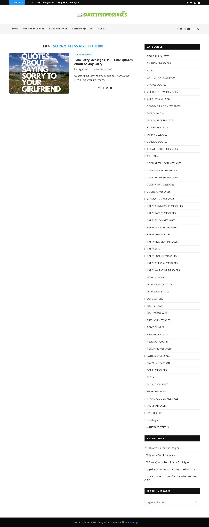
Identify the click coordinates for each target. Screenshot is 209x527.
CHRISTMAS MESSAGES (159, 98)
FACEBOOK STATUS (158, 127)
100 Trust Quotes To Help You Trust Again (57, 2)
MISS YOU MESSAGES (158, 320)
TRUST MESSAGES (157, 405)
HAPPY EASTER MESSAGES (161, 213)
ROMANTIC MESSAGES (159, 348)
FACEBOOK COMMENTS (160, 120)
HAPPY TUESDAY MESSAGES (162, 263)
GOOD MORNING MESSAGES (162, 177)
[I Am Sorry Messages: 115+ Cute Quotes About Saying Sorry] (39, 73)
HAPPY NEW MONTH (158, 234)
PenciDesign (132, 522)
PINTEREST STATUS (158, 334)
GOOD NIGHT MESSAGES (160, 184)
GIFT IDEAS (153, 156)
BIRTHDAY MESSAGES (159, 63)
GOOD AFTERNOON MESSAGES (164, 163)
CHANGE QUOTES (156, 84)
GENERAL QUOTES (82, 28)
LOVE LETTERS (155, 298)
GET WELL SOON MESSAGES (162, 148)
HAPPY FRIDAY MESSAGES (161, 220)
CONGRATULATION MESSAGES (164, 106)
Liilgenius (82, 69)
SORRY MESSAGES (83, 54)
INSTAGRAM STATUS (158, 291)
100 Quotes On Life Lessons (160, 455)
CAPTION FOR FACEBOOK (161, 77)
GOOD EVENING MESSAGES (162, 170)
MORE (100, 28)
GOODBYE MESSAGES (159, 191)
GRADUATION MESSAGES (161, 198)
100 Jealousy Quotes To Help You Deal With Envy (171, 469)
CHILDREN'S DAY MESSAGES (162, 91)
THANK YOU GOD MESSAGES (162, 398)
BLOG (150, 70)
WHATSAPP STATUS (158, 427)
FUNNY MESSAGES (157, 134)
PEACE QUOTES (155, 327)
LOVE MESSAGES (58, 28)
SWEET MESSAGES (157, 391)
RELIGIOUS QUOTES (158, 341)
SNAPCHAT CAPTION (158, 363)
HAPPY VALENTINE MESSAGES (163, 270)
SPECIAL (151, 377)
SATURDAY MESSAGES (159, 355)
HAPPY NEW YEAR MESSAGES (163, 241)
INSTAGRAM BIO (156, 277)
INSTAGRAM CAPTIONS (159, 284)
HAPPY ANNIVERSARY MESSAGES (165, 206)
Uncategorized (154, 420)
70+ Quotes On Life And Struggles (163, 447)
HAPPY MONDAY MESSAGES (162, 227)
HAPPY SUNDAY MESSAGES (162, 255)
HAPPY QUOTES (155, 248)
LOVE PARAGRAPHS (33, 28)
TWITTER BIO (154, 412)
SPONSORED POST (157, 384)
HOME (14, 28)
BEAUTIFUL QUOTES (158, 56)
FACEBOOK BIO (155, 113)
